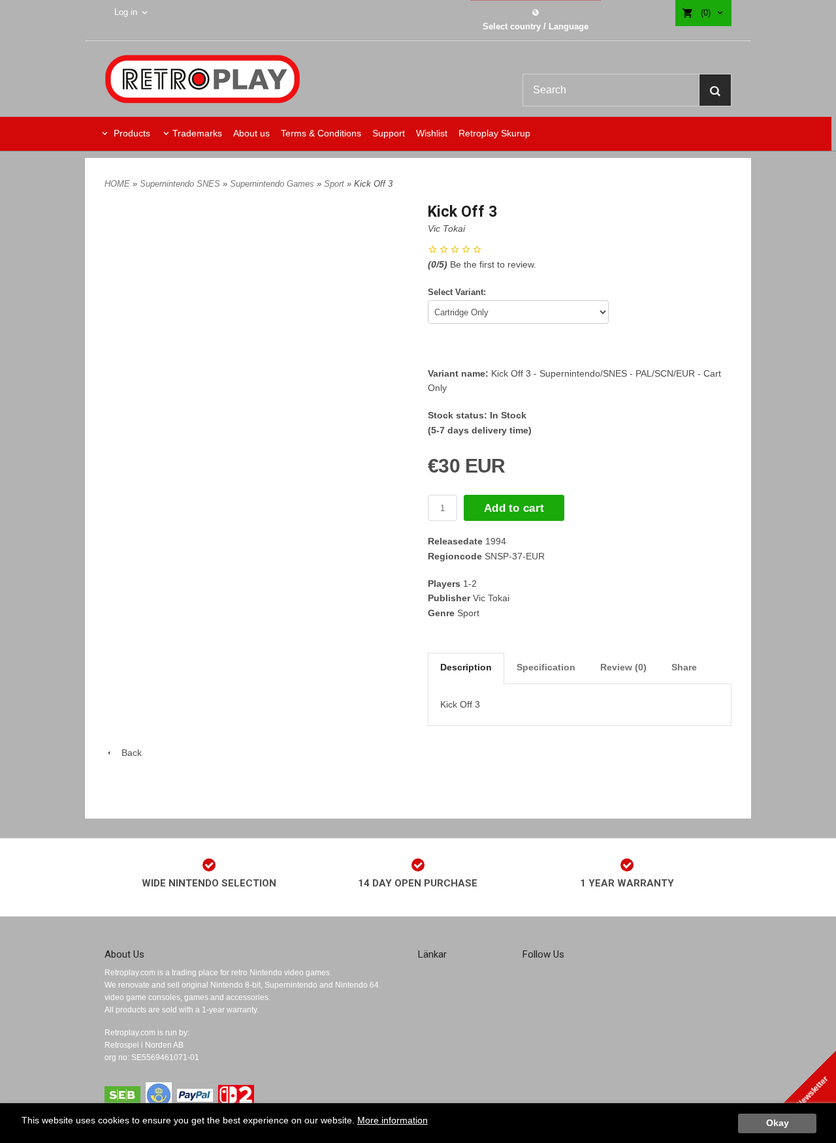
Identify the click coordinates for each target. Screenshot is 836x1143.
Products (130, 133)
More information (392, 1120)
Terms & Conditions (321, 133)
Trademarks (197, 133)
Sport (335, 184)
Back (128, 752)
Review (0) (623, 667)
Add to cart (514, 508)
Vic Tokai (446, 228)
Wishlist (431, 133)
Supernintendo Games (273, 184)
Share (684, 667)
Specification (546, 667)
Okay (777, 1123)
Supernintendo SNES (181, 184)
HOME (117, 184)
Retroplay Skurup (494, 133)
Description (466, 667)
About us (251, 133)
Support (388, 133)
